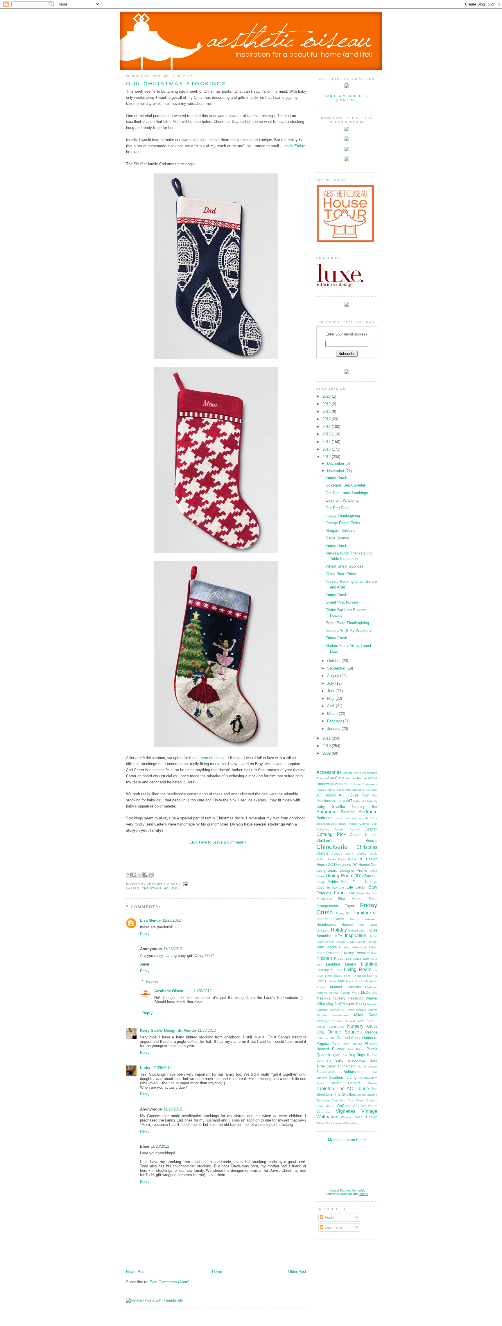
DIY (357, 876)
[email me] (347, 100)
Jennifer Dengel (366, 941)
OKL (320, 1032)
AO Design (326, 795)
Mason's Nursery (331, 998)
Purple (372, 1049)
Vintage (369, 1111)
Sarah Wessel (367, 1066)
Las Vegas (353, 958)
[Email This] (129, 875)
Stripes (372, 1083)
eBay (366, 876)
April (331, 706)
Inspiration (355, 935)
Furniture (361, 912)
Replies (152, 981)
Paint (335, 1043)
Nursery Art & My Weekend (349, 630)
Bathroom (326, 811)
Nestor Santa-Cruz (330, 1026)
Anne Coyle (361, 784)
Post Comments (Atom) (169, 1282)
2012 (327, 457)
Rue (344, 1055)
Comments (333, 1227)
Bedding (347, 812)
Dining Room (339, 875)
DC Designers (339, 864)
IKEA (338, 936)
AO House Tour (354, 795)
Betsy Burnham (345, 818)
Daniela (361, 853)
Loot (320, 981)
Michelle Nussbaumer (332, 1015)
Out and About (348, 1038)
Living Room (357, 969)
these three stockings (207, 758)
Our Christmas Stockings (176, 84)
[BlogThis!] (134, 875)
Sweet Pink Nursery (342, 602)
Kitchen (324, 958)
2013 (327, 449)
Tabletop (325, 1088)
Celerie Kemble (363, 835)
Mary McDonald (364, 992)
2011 (327, 738)
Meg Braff (334, 1004)
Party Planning (352, 1043)
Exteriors (323, 893)
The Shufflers (345, 1094)
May (331, 698)
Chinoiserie (332, 846)
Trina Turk (347, 1100)
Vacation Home (365, 1106)
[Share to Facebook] (145, 875)
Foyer (349, 906)
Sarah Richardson (341, 1066)
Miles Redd (365, 1015)
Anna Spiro (344, 784)
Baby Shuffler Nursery (340, 806)
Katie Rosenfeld (329, 953)
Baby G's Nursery (365, 801)
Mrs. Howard (346, 1021)
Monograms (325, 1021)
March (333, 713)
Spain (320, 1083)
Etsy (372, 886)
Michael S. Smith (342, 1009)
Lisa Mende (150, 920)
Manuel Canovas (345, 987)
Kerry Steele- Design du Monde (168, 1030)
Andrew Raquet (356, 778)
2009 (327, 753)
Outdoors (369, 1038)
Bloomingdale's (326, 823)
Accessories (329, 772)
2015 (327, 434)
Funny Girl (343, 913)
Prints (360, 1049)
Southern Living (342, 1077)
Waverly (346, 1117)
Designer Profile (353, 870)
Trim (335, 1100)
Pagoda (322, 1043)
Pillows (338, 1049)
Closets (322, 853)
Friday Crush (336, 478)
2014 (327, 441)
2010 (327, 746)
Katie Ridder (369, 947)
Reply (145, 934)
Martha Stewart (339, 992)
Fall (352, 893)
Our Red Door (337, 508)
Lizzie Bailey (333, 975)
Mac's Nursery (355, 981)
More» (363, 1194)
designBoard (326, 870)
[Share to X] (140, 875)
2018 (327, 411)
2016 (327, 426)
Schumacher (354, 1072)
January (334, 728)
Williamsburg (351, 1123)
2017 (327, 419)
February (335, 721)
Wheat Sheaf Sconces (344, 566)
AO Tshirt (338, 801)
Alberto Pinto (352, 772)
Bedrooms (325, 818)
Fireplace (324, 898)
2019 (327, 404)
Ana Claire (336, 778)
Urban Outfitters (338, 1106)
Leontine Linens (341, 964)
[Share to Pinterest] (151, 875)
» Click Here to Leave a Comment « (216, 842)
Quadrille (323, 1055)
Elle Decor (356, 887)
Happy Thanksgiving (343, 515)
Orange (371, 1032)
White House (333, 1123)
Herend (347, 924)
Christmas (152, 888)
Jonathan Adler (348, 947)
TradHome (323, 1100)
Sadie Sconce (337, 538)
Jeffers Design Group (339, 941)
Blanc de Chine (366, 818)
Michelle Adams (366, 1009)
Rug (352, 1055)
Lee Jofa (370, 958)
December (336, 463)
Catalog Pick (331, 834)
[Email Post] (184, 884)
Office (372, 1026)
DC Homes (361, 864)
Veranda (323, 1111)
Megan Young (354, 1004)
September (337, 668)
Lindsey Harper (329, 970)
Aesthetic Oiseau (169, 991)
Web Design (366, 1117)
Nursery (355, 1026)
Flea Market (350, 898)
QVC (336, 1055)
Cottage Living (342, 853)
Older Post (297, 1271)
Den (374, 864)
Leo (319, 964)
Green (339, 919)
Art (349, 800)
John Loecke (326, 947)
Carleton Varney (347, 829)
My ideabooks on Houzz (347, 1140)
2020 (327, 396)
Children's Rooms (346, 840)
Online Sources (344, 1031)
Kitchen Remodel (352, 1190)
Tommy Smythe (367, 1094)
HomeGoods (356, 930)
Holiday (171, 888)
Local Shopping (355, 975)
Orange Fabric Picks (343, 523)
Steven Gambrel (346, 1083)
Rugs (360, 1055)
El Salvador (335, 887)
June (331, 691)
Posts (328, 1217)
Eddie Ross (338, 882)
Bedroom (367, 811)
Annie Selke (335, 789)
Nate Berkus (367, 1021)
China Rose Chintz (341, 574)
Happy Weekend (363, 919)
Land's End (291, 146)
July (331, 683)
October (334, 660)
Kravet (339, 958)
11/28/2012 (171, 920)
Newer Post (136, 1271)
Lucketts (330, 981)
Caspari (371, 829)
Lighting (369, 963)
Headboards (326, 924)
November (336, 471)
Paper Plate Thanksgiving (347, 623)
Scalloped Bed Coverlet (345, 485)
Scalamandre (327, 1072)
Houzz (333, 1190)
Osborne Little (325, 1038)
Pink (350, 1049)
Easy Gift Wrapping (342, 500)
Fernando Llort (367, 893)
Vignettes (345, 1111)
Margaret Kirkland (340, 530)
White (320, 1123)
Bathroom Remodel (338, 1194)
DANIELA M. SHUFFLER (347, 96)
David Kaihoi (347, 859)
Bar (374, 806)
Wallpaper (326, 1116)
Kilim (374, 953)
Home (217, 1271)
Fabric (340, 892)
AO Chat (371, 789)
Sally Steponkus (350, 1060)
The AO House (352, 1088)
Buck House (348, 823)
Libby (145, 1067)
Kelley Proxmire (357, 953)
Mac (341, 981)
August (333, 676)
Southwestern (368, 1077)
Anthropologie (354, 789)
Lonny (372, 975)
